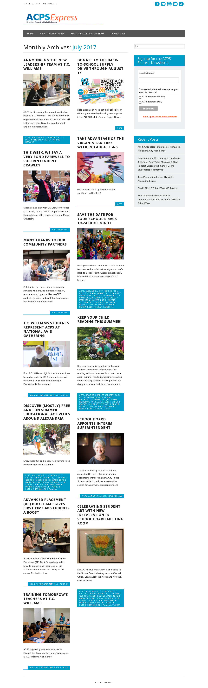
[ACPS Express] (63, 23)
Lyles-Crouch (86, 302)
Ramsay (98, 307)
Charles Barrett (98, 293)
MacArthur (102, 302)
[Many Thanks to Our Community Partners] (46, 280)
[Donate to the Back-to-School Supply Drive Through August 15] (100, 103)
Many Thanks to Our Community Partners (45, 242)
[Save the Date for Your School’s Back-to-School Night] (100, 258)
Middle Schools (102, 404)
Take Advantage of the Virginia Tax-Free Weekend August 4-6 (100, 142)
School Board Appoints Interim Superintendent (94, 423)
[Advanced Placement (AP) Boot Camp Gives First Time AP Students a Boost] (46, 551)
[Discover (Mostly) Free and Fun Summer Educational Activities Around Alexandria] (46, 454)
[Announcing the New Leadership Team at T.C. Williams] (46, 105)
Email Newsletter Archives (87, 33)
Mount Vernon (98, 304)
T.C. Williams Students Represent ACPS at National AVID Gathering (46, 329)
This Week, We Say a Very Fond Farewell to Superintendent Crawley (46, 158)
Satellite (108, 307)
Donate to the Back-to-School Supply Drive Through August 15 (100, 66)
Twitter (163, 4)
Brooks (83, 293)
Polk (90, 307)
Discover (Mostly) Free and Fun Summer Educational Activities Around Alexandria (46, 412)
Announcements (97, 496)
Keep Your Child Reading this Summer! (99, 319)
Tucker (107, 408)
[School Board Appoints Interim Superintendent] (100, 463)
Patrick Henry (33, 489)
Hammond (84, 298)
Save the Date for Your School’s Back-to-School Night (97, 218)
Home (30, 33)
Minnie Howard (33, 487)
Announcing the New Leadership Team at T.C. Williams (46, 64)
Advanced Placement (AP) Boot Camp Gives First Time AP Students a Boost (46, 506)
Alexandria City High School (48, 137)
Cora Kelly (115, 293)
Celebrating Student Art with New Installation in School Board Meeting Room (100, 514)
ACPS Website (50, 3)
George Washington (108, 295)
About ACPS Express (52, 33)
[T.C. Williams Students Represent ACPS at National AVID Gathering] (46, 366)
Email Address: (146, 73)
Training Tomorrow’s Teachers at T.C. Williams (45, 598)
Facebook (157, 4)
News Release (115, 496)
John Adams (108, 300)
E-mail (175, 4)
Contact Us (118, 33)
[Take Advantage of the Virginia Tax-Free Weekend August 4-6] (100, 182)
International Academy (38, 140)
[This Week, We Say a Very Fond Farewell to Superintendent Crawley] (46, 201)
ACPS (27, 137)
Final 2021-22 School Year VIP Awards (157, 188)
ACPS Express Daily (152, 101)
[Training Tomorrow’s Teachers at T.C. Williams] (46, 642)
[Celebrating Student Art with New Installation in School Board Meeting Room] (100, 562)
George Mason (87, 295)
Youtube (169, 4)
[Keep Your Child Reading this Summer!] (100, 359)
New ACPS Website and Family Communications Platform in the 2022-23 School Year (159, 199)
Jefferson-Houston (90, 300)
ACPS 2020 (63, 229)
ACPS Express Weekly (153, 96)
